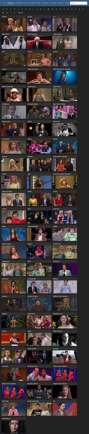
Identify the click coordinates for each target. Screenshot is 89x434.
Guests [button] (38, 3)
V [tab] (83, 9)
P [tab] (60, 9)
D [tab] (14, 9)
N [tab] (52, 9)
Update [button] (67, 3)
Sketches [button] (61, 3)
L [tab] (44, 9)
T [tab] (75, 9)
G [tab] (25, 9)
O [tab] (56, 9)
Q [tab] (64, 9)
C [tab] (10, 9)
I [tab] (33, 9)
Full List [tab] (20, 13)
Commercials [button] (19, 3)
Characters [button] (10, 3)
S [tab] (71, 9)
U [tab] (79, 9)
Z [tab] (14, 13)
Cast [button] (5, 3)
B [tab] (6, 9)
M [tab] (48, 9)
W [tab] (3, 13)
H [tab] (29, 9)
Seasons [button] (53, 3)
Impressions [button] (46, 3)
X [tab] (7, 13)
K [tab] (40, 9)
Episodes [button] (32, 3)
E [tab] (18, 9)
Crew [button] (26, 3)
